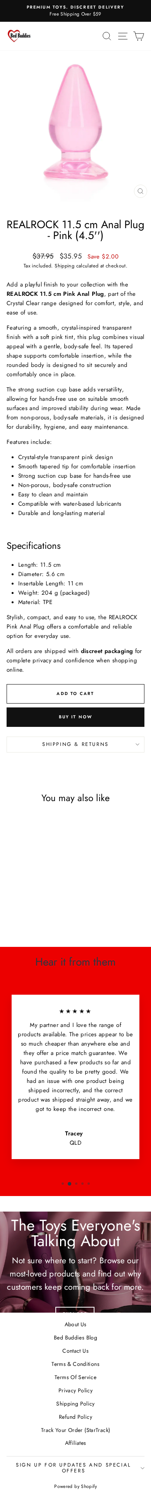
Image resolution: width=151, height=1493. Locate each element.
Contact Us (75, 1351)
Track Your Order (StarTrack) (75, 1430)
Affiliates (75, 1443)
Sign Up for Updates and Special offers (73, 1467)
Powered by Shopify (75, 1486)
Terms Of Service (75, 1377)
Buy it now (76, 717)
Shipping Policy (75, 1403)
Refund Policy (75, 1417)
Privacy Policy (75, 1390)
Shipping (64, 265)
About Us (76, 1324)
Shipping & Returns (75, 744)
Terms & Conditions (75, 1364)
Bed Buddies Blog (75, 1337)
